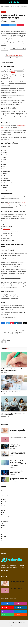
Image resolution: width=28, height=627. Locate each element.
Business (3, 503)
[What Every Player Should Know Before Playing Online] (5, 472)
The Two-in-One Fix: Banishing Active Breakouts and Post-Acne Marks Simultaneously (17, 430)
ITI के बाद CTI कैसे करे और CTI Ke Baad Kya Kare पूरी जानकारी (20, 332)
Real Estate (3, 536)
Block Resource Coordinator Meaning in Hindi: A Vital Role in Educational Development (13, 369)
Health (2, 519)
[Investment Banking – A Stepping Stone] (14, 382)
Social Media (4, 538)
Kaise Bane (3, 525)
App (2, 492)
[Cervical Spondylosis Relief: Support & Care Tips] (5, 479)
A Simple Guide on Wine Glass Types (18, 437)
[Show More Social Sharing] (25, 25)
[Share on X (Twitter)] (12, 25)
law (2, 527)
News (2, 532)
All (1, 490)
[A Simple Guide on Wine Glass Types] (5, 439)
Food (2, 514)
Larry (6, 21)
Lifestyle (3, 530)
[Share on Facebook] (5, 25)
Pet (2, 534)
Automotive (3, 499)
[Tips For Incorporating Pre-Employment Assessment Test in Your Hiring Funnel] (14, 403)
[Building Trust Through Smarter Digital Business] (5, 446)
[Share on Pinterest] (20, 25)
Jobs (2, 523)
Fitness (2, 512)
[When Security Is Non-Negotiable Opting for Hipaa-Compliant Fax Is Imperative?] (5, 453)
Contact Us (18, 625)
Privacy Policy (11, 625)
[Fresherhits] (14, 2)
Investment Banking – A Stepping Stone (10, 391)
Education (4, 12)
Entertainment (4, 508)
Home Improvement (5, 521)
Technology (3, 540)
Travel (2, 543)
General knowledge (5, 516)
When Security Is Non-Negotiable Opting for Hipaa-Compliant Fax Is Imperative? (17, 453)
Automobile (3, 497)
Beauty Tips (3, 501)
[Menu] (2, 2)
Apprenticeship (4, 495)
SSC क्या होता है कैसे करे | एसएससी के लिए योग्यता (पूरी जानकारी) (8, 332)
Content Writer (6, 228)
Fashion (3, 510)
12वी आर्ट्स (13, 71)
